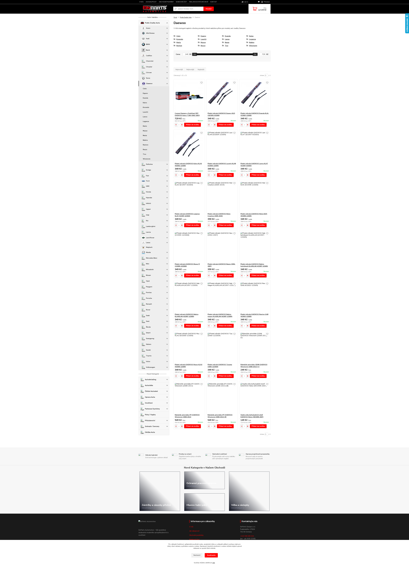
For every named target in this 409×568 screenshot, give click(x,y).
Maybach (149, 247)
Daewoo (149, 84)
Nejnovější (179, 69)
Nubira (145, 140)
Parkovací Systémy (152, 409)
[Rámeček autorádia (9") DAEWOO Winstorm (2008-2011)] (189, 397)
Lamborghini (150, 226)
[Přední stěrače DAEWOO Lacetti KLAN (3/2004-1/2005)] (222, 146)
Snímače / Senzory (152, 426)
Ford (147, 181)
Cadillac (149, 56)
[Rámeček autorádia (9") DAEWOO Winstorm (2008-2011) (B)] (222, 397)
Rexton (145, 145)
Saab (148, 316)
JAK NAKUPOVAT (151, 2)
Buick (148, 50)
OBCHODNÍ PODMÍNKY (166, 2)
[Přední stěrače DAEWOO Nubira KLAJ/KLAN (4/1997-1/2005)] (189, 296)
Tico (144, 154)
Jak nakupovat (194, 531)
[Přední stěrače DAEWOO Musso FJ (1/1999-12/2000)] (189, 246)
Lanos (145, 117)
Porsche (149, 298)
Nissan (148, 275)
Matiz (145, 126)
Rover (148, 310)
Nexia (145, 135)
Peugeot (149, 287)
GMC (148, 186)
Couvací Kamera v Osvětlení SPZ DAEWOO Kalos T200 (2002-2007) (187, 114)
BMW (148, 44)
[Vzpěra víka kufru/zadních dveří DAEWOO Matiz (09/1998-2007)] (255, 397)
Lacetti (145, 112)
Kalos (145, 103)
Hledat (209, 9)
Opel (148, 281)
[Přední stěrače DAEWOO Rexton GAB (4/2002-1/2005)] (255, 296)
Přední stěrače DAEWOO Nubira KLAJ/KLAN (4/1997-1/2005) (186, 315)
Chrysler (149, 67)
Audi (147, 39)
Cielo (145, 89)
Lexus (148, 243)
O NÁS (141, 2)
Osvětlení (149, 403)
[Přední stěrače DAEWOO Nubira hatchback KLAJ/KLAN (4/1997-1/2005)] (255, 246)
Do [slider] (255, 54)
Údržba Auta (150, 432)
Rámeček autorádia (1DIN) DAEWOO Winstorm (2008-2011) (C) (254, 366)
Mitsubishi (150, 270)
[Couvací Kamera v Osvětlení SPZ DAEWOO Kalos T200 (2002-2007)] (189, 95)
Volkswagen (150, 367)
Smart (148, 333)
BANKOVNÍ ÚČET (181, 2)
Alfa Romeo (150, 33)
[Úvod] (154, 8)
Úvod (175, 17)
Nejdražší (201, 69)
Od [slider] (194, 54)
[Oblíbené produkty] (258, 2)
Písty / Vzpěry (150, 415)
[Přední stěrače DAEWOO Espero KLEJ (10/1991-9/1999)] (222, 95)
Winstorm (146, 159)
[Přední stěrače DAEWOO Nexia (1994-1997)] (222, 246)
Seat (147, 321)
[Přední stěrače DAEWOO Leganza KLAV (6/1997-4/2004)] (189, 196)
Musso (145, 131)
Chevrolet (149, 61)
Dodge (148, 170)
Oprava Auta (150, 397)
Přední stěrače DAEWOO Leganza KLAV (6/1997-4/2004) (187, 215)
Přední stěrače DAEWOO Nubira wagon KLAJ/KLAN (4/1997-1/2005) (220, 315)
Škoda (148, 327)
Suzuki (148, 350)
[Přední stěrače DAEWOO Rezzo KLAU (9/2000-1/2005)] (189, 347)
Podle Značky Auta (152, 23)
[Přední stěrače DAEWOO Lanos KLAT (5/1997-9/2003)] (255, 146)
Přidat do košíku (192, 125)
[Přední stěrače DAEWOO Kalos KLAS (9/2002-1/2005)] (189, 146)
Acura (148, 28)
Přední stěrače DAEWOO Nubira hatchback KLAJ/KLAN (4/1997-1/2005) (254, 265)
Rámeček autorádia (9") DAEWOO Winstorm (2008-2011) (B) (220, 416)
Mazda (148, 252)
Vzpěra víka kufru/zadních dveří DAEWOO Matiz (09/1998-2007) (252, 416)
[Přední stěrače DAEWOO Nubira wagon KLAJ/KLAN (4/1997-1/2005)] (222, 296)
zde (213, 563)
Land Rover (150, 238)
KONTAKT (213, 2)
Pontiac (149, 293)
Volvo (148, 361)
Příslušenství (150, 420)
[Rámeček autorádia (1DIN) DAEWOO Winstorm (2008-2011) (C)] (255, 347)
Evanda (145, 98)
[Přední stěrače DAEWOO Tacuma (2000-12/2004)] (222, 347)
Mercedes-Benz (151, 258)
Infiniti (148, 203)
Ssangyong (150, 338)
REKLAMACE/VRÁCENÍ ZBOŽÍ (198, 2)
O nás (191, 527)
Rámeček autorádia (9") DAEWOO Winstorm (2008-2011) (187, 416)
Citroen (149, 73)
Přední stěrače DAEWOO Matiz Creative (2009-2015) (219, 215)
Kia (147, 221)
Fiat (147, 176)
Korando (146, 107)
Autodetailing (150, 379)
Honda (148, 192)
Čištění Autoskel (151, 391)
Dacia (148, 78)
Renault (149, 304)
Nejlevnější (190, 69)
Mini (147, 264)
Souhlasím (211, 555)
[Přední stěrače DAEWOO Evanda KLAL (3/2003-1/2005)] (255, 95)
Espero (145, 93)
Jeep (147, 215)
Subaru (148, 344)
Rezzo (145, 150)
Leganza (146, 121)
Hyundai (149, 198)
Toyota (148, 356)
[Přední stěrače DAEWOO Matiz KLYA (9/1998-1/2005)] (255, 196)
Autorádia (149, 385)
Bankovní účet (194, 539)
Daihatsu (149, 164)
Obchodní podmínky (196, 535)
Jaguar (148, 209)
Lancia (148, 232)
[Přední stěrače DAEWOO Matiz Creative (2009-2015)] (222, 196)
